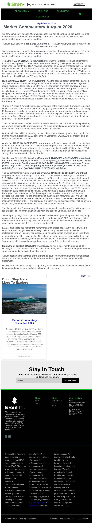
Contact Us (43, 17)
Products (21, 11)
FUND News (63, 11)
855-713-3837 (39, 503)
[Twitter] (9, 436)
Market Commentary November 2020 (24, 322)
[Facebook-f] (6, 436)
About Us (43, 11)
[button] (80, 14)
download (33, 506)
